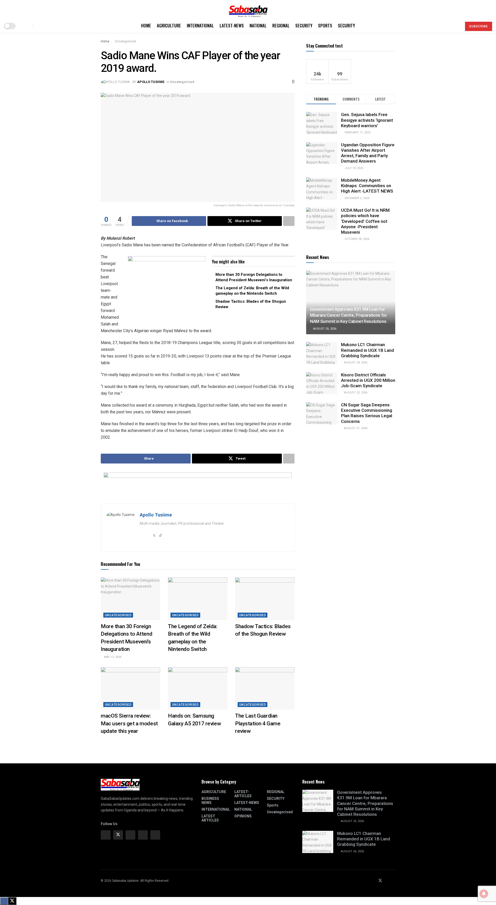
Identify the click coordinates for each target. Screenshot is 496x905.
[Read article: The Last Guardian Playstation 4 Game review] (265, 688)
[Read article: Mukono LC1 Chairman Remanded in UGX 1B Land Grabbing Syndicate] (321, 353)
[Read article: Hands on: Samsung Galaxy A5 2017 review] (197, 688)
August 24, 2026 (355, 362)
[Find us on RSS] (50, 26)
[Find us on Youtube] (41, 26)
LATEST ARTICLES (210, 818)
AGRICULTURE (169, 25)
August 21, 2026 (355, 428)
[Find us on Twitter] (33, 26)
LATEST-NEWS (232, 25)
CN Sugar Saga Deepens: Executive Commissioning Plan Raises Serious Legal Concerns (366, 413)
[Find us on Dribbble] (155, 835)
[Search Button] (456, 26)
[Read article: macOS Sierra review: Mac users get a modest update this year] (130, 688)
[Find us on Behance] (143, 835)
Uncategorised (125, 41)
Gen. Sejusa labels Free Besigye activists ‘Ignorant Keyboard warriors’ (367, 120)
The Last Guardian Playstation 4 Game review (257, 723)
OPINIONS (243, 816)
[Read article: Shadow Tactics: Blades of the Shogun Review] (265, 598)
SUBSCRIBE (478, 26)
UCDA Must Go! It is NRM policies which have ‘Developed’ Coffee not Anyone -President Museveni (365, 221)
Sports (325, 25)
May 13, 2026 (112, 657)
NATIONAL (258, 25)
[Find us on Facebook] (24, 26)
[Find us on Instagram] (130, 835)
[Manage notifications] (484, 893)
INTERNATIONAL (200, 25)
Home (146, 25)
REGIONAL (281, 25)
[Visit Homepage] (248, 9)
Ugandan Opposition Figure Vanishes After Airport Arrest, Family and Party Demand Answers (367, 153)
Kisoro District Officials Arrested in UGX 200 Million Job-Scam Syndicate (368, 380)
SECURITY (303, 25)
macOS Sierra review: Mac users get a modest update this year (129, 723)
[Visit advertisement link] (166, 288)
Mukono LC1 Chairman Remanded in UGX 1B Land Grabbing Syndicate (367, 350)
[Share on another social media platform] (289, 221)
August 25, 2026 (324, 328)
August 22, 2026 (355, 392)
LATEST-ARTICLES (243, 794)
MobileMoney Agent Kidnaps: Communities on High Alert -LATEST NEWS (367, 186)
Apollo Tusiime (150, 82)
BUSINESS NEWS (210, 800)
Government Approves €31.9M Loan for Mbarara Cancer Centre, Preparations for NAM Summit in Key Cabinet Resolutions (348, 315)
